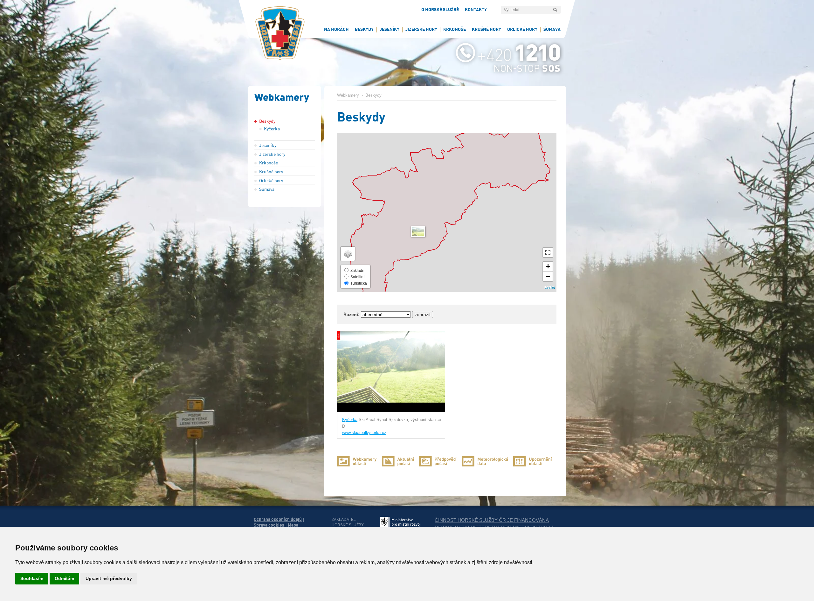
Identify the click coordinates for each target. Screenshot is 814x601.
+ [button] (548, 266)
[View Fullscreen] (548, 252)
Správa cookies (269, 525)
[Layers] (348, 254)
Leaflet (550, 287)
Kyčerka (349, 420)
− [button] (548, 276)
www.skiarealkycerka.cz (364, 433)
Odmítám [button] (64, 578)
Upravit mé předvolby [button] (109, 578)
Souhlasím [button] (31, 578)
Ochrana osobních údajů (278, 519)
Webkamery (348, 95)
